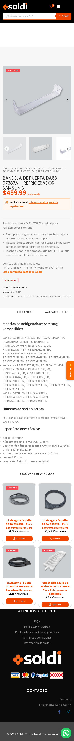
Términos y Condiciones (37, 637)
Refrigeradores (55, 168)
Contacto (65, 699)
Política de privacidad (37, 626)
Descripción (25, 312)
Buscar (64, 16)
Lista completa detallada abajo (23, 271)
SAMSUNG (16, 292)
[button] (67, 100)
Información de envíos (37, 643)
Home (5, 168)
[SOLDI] (15, 8)
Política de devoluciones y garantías (37, 632)
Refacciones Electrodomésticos (27, 168)
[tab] (25, 312)
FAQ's (37, 621)
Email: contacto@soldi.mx (55, 704)
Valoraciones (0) (56, 312)
